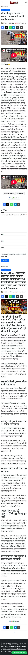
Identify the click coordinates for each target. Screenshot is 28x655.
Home (3, 7)
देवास (7, 7)
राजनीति (7, 10)
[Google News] (14, 198)
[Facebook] (4, 204)
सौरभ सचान (5, 23)
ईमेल (2, 241)
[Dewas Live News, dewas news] (14, 2)
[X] (7, 204)
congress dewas (9, 193)
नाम (2, 234)
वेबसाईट (2, 248)
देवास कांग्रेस (20, 193)
